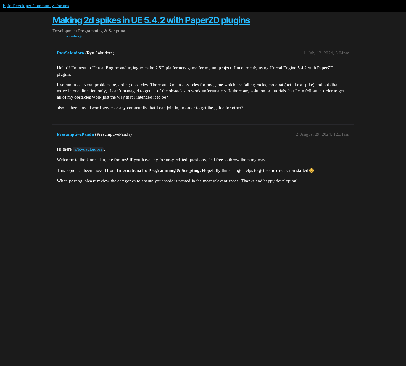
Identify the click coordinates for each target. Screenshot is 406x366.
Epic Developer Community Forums (36, 5)
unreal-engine (75, 36)
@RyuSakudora (88, 149)
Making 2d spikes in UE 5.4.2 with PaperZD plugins (151, 20)
